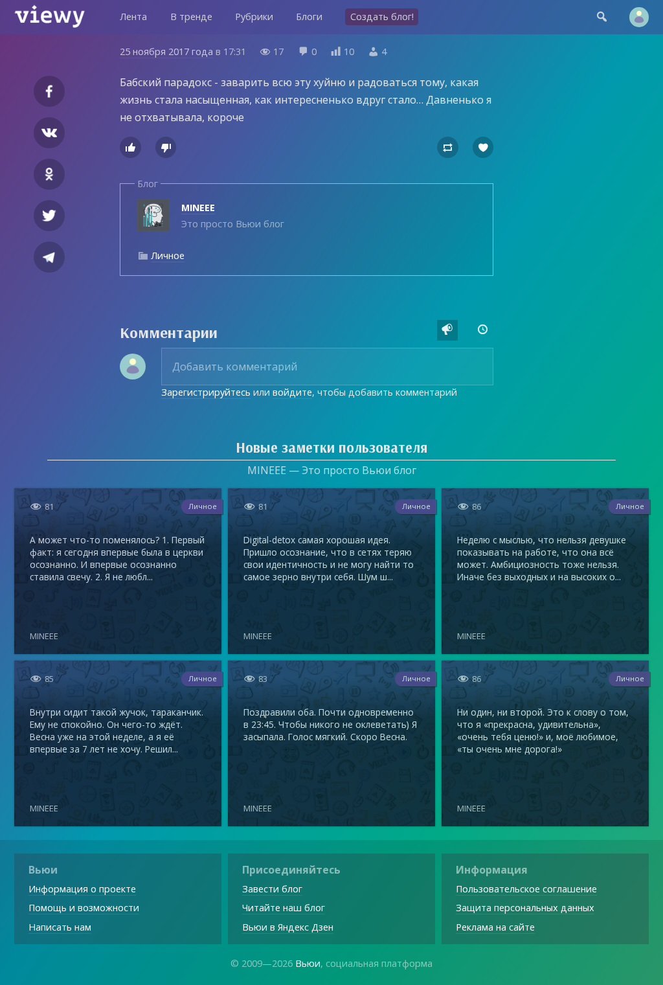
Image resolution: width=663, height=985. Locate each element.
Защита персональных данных (525, 907)
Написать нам (59, 927)
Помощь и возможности (83, 907)
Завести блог (272, 889)
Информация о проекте (82, 889)
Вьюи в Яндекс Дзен (287, 927)
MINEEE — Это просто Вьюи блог (331, 470)
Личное (168, 255)
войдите (292, 392)
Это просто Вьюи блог (232, 215)
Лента (133, 16)
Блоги (309, 16)
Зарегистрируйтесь (206, 392)
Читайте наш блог (283, 907)
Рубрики (254, 16)
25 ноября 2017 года (166, 51)
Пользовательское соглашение (526, 889)
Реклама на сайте (495, 927)
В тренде (191, 16)
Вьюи (307, 963)
